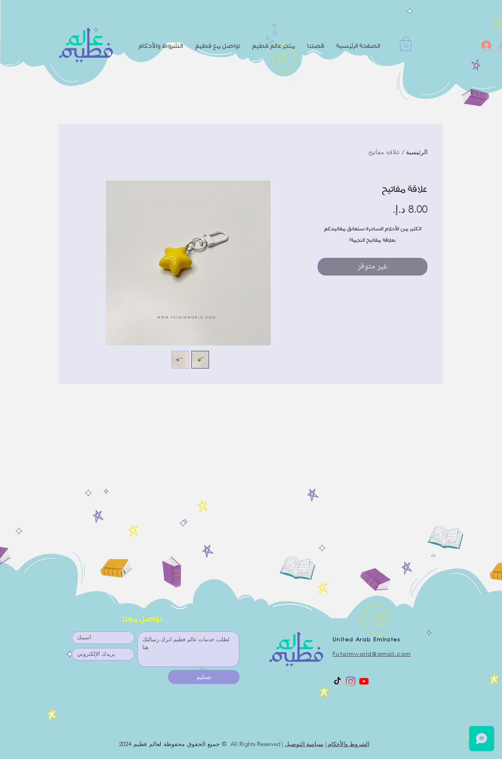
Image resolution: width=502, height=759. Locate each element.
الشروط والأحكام (347, 744)
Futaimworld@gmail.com (372, 653)
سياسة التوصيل (304, 744)
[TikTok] (337, 681)
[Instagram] (350, 681)
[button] (406, 43)
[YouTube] (364, 681)
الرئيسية (416, 152)
